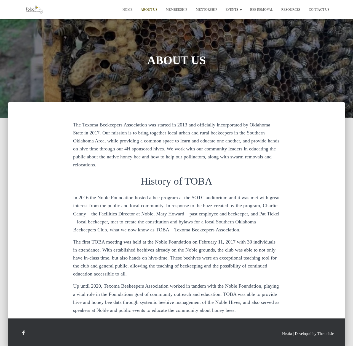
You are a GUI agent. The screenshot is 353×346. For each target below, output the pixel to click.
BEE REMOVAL (261, 10)
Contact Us (319, 10)
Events (232, 10)
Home (127, 10)
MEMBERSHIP (177, 10)
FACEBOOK (23, 333)
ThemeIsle (325, 334)
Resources (291, 10)
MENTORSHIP (206, 10)
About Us (149, 10)
